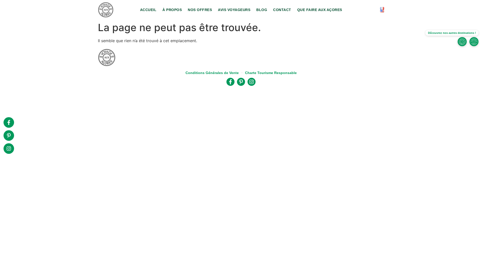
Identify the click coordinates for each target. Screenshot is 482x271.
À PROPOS (172, 10)
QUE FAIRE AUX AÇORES (319, 10)
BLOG (261, 10)
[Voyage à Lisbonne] (462, 41)
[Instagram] (9, 148)
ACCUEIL (148, 10)
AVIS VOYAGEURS (234, 10)
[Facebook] (9, 122)
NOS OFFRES (200, 10)
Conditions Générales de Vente (212, 73)
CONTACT (282, 10)
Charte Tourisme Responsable (271, 73)
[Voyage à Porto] (473, 41)
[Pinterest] (9, 135)
